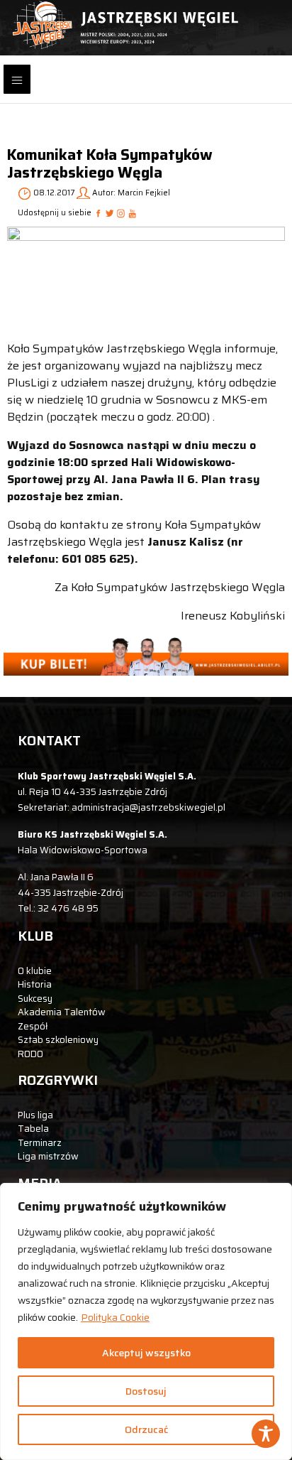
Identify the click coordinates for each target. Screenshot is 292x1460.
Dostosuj (146, 1391)
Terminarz (40, 1142)
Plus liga (35, 1115)
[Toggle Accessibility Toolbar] (265, 1433)
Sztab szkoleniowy (58, 1039)
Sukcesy (35, 998)
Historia (35, 984)
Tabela (33, 1128)
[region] (146, 1321)
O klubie (35, 970)
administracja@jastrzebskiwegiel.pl (148, 807)
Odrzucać (146, 1429)
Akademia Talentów (62, 1012)
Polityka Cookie (115, 1317)
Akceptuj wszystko (146, 1353)
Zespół (32, 1026)
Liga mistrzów (48, 1156)
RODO (30, 1054)
